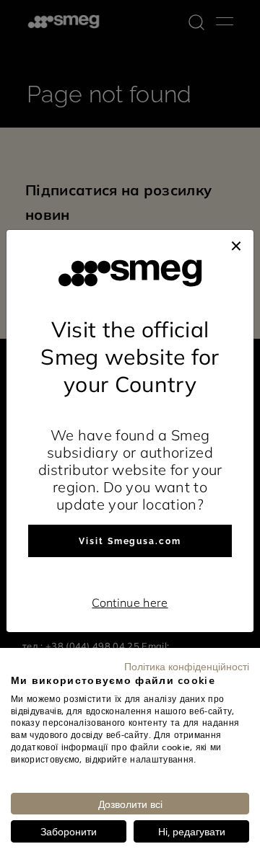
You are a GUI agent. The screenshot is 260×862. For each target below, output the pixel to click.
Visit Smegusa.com (130, 541)
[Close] (236, 244)
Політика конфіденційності (186, 666)
